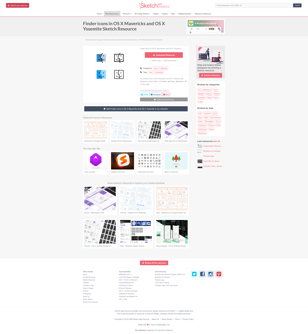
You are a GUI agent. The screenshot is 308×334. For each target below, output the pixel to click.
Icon (215, 89)
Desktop (201, 97)
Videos (156, 13)
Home (99, 13)
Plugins (165, 13)
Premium (126, 13)
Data (173, 13)
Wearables (209, 121)
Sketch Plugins (88, 288)
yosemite (159, 72)
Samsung (202, 129)
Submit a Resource (212, 75)
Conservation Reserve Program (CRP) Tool (220, 146)
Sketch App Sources (141, 319)
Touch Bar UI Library (211, 161)
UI (199, 89)
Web (206, 117)
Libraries (86, 282)
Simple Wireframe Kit (126, 282)
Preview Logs (208, 156)
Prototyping (87, 293)
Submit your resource (90, 302)
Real (209, 97)
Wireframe (207, 89)
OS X (218, 121)
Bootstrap (202, 133)
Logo (200, 101)
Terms (177, 319)
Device (209, 93)
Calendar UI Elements (126, 293)
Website (181, 81)
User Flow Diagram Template (129, 277)
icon (155, 68)
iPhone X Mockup (125, 288)
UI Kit (215, 113)
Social (211, 129)
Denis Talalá (153, 81)
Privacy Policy (188, 319)
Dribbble (164, 81)
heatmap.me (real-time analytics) (160, 330)
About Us (86, 296)
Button (216, 93)
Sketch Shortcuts (89, 280)
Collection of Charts (126, 285)
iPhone (211, 125)
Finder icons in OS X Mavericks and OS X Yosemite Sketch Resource (124, 26)
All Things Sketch (142, 13)
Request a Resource (203, 13)
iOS (199, 113)
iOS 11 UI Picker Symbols (128, 291)
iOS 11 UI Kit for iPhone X (128, 280)
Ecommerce (215, 117)
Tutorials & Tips (88, 285)
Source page (145, 84)
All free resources (89, 277)
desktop (164, 68)
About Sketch (88, 299)
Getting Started (184, 13)
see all (216, 141)
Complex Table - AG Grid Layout (216, 166)
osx (151, 72)
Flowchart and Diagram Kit (128, 296)
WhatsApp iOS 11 (125, 274)
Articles (85, 291)
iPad (218, 125)
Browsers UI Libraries (211, 151)
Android (207, 113)
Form (216, 97)
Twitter (172, 81)
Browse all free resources (155, 263)
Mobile (201, 93)
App (200, 117)
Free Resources (111, 13)
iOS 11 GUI (123, 299)
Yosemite (202, 125)
